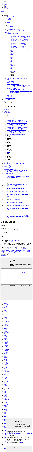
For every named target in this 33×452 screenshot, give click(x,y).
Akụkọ (5, 93)
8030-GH (12, 68)
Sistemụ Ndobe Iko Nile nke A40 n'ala (19, 39)
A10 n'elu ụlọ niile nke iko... (15, 202)
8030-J (11, 61)
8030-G (12, 67)
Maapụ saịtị (18, 248)
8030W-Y (12, 57)
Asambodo (9, 19)
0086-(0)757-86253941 (14, 240)
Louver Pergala (10, 81)
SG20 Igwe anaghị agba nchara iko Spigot (20, 85)
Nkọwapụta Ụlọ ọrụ (11, 16)
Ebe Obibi (6, 14)
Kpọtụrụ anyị (7, 99)
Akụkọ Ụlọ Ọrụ (11, 95)
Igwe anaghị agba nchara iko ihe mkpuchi (17, 78)
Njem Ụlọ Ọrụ (10, 21)
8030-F (11, 50)
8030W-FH (12, 54)
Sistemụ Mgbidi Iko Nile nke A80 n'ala (19, 44)
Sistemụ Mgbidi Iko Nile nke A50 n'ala (19, 40)
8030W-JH (12, 65)
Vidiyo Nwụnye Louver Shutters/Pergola (17, 30)
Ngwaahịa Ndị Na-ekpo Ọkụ (8, 248)
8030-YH (12, 58)
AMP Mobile (25, 248)
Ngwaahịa (6, 32)
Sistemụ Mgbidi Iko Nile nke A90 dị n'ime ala (21, 46)
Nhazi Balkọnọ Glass (20, 250)
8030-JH (12, 64)
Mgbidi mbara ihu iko (12, 253)
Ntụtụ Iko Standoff (11, 82)
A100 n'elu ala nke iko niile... (16, 188)
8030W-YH (13, 60)
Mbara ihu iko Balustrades (14, 251)
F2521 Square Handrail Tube (17, 89)
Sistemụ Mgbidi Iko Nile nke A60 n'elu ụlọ (20, 42)
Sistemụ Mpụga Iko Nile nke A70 (18, 43)
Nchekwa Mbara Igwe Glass (8, 250)
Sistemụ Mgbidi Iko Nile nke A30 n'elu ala (20, 37)
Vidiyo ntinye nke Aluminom (14, 29)
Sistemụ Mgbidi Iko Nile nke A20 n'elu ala (20, 36)
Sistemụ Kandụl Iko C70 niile (17, 47)
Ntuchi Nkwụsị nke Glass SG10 (17, 86)
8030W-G (12, 70)
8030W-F (12, 51)
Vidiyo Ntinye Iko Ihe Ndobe (14, 28)
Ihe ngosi (9, 18)
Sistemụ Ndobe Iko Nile (12, 33)
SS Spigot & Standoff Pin (13, 84)
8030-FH (12, 53)
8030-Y (12, 56)
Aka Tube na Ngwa (11, 88)
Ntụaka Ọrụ (10, 22)
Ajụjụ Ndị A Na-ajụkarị (9, 98)
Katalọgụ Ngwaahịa (11, 23)
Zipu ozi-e (3, 255)
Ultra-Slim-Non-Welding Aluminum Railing (17, 49)
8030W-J (12, 63)
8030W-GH (13, 71)
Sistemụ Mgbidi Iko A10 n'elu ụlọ (18, 35)
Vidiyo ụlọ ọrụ (10, 26)
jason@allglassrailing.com (14, 242)
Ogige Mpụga (10, 79)
